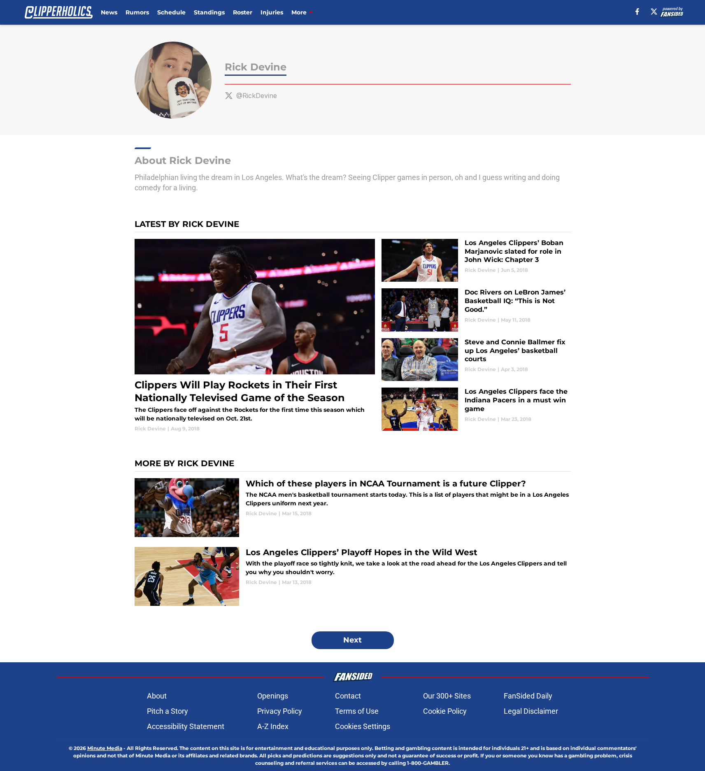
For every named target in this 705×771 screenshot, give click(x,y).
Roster (242, 12)
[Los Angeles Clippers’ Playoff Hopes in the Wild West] (353, 576)
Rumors (137, 12)
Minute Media (104, 748)
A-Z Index (273, 726)
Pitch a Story (167, 711)
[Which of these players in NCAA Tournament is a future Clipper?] (353, 507)
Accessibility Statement (185, 726)
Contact (348, 696)
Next (352, 640)
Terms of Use (357, 711)
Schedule (171, 12)
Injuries (272, 12)
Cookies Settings (362, 726)
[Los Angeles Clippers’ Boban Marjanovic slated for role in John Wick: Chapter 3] (476, 260)
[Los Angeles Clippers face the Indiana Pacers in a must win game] (476, 409)
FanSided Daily (528, 696)
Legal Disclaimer (531, 711)
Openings (272, 696)
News (109, 12)
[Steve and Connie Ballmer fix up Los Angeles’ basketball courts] (476, 359)
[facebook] (637, 11)
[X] (654, 11)
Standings (209, 12)
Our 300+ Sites (447, 696)
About (157, 696)
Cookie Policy (445, 711)
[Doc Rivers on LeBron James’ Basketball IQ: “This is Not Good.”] (476, 310)
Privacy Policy (279, 711)
